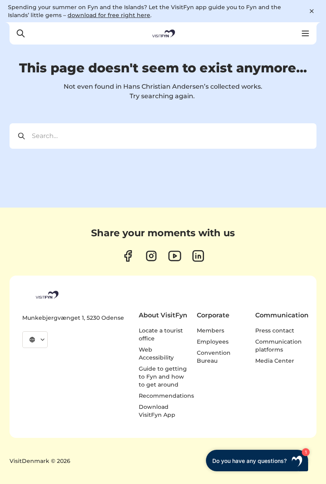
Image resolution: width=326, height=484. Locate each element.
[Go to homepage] (163, 33)
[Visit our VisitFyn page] (128, 256)
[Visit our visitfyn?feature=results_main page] (175, 256)
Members (210, 330)
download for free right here (109, 15)
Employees (213, 341)
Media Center (274, 360)
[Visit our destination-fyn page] (198, 256)
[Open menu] (305, 33)
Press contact (274, 330)
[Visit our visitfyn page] (151, 256)
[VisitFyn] (46, 294)
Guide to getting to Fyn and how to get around (163, 376)
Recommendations (166, 395)
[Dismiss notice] (311, 11)
